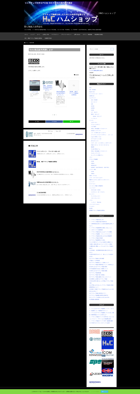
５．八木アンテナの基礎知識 (96, 229)
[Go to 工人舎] (95, 382)
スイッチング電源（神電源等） (96, 185)
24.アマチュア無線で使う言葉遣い (97, 274)
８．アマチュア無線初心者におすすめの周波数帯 (100, 236)
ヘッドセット (94, 118)
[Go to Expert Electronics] (95, 339)
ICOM (92, 110)
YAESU (92, 163)
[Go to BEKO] (107, 334)
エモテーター (94, 122)
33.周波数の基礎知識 (94, 299)
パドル (90, 200)
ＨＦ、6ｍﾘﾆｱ (94, 112)
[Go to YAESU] (108, 363)
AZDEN (92, 108)
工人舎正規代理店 (41, 192)
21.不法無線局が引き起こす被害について (98, 268)
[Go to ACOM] (94, 331)
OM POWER (92, 89)
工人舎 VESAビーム (95, 149)
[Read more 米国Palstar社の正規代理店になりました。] (74, 82)
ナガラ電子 (93, 126)
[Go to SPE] (95, 362)
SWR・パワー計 (93, 175)
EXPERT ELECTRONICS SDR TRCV (100, 167)
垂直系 (92, 147)
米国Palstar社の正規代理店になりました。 (73, 88)
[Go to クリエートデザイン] (107, 370)
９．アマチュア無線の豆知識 (96, 238)
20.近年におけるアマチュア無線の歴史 (98, 266)
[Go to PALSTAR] (108, 355)
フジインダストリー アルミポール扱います (48, 151)
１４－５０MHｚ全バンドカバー (98, 132)
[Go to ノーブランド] (103, 378)
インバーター (92, 187)
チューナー (91, 194)
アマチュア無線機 (93, 159)
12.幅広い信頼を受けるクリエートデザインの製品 (100, 244)
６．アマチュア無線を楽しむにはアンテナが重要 (100, 231)
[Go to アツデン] (95, 373)
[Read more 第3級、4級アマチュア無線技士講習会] (61, 85)
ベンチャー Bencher (96, 202)
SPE (92, 104)
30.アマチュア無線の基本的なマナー (97, 293)
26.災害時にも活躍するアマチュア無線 (98, 279)
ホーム (26, 42)
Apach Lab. (92, 91)
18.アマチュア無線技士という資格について (99, 262)
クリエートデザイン (95, 124)
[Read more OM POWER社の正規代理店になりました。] (48, 85)
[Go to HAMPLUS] (95, 351)
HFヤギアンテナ (95, 140)
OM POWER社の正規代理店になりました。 (47, 93)
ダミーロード (94, 102)
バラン (90, 157)
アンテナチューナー (95, 196)
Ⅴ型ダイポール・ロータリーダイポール (100, 145)
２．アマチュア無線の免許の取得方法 (98, 221)
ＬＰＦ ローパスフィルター (96, 177)
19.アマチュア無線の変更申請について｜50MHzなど (101, 264)
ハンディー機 (92, 169)
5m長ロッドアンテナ (96, 130)
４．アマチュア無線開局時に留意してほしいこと (100, 227)
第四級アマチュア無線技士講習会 (97, 210)
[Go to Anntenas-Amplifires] (108, 330)
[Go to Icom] (107, 351)
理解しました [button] (104, 391)
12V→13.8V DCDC (95, 190)
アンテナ (91, 120)
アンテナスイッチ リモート (96, 93)
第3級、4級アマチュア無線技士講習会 (60, 93)
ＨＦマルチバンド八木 (96, 138)
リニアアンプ (92, 97)
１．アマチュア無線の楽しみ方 (96, 219)
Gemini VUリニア (97, 116)
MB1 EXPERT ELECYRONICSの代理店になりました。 (35, 88)
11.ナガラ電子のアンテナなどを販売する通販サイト (101, 242)
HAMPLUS (91, 95)
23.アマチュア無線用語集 (95, 272)
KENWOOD (93, 165)
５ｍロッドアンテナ (95, 153)
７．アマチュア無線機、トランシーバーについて (100, 234)
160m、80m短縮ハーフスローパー (99, 128)
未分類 (32, 42)
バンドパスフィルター (94, 204)
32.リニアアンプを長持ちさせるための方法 (99, 297)
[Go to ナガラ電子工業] (108, 375)
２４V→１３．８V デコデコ (97, 192)
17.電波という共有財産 (94, 260)
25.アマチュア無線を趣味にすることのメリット (100, 276)
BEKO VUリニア (95, 114)
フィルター (91, 206)
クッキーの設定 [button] (95, 391)
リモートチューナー (95, 198)
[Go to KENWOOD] (95, 354)
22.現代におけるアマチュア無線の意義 (98, 270)
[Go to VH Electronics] (108, 358)
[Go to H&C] (108, 343)
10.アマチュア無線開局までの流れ (97, 240)
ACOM (92, 106)
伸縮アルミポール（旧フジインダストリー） (99, 179)
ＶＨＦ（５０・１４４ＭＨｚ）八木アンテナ (101, 142)
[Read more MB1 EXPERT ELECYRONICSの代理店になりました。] (35, 82)
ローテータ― (92, 183)
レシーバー (91, 181)
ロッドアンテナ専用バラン (97, 155)
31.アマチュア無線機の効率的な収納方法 (98, 295)
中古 (90, 87)
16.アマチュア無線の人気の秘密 (96, 258)
